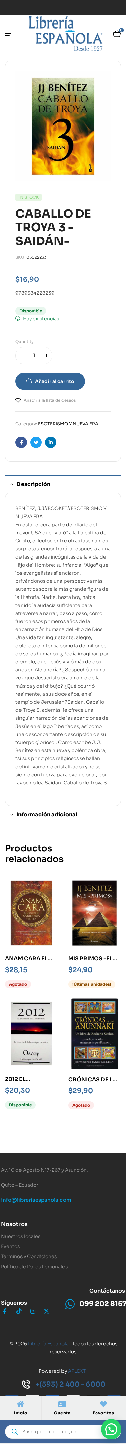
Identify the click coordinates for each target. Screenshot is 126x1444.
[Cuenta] (62, 1404)
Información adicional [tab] (46, 814)
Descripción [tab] (33, 484)
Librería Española (48, 1343)
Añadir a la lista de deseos (50, 400)
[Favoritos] (103, 1404)
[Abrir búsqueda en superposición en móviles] (63, 1432)
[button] (111, 1429)
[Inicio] (20, 1404)
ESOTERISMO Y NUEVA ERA (68, 424)
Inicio (20, 1412)
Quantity (24, 341)
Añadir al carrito (54, 381)
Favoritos (103, 1412)
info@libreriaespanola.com (36, 1200)
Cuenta (62, 1412)
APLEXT (77, 1371)
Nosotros (14, 1224)
